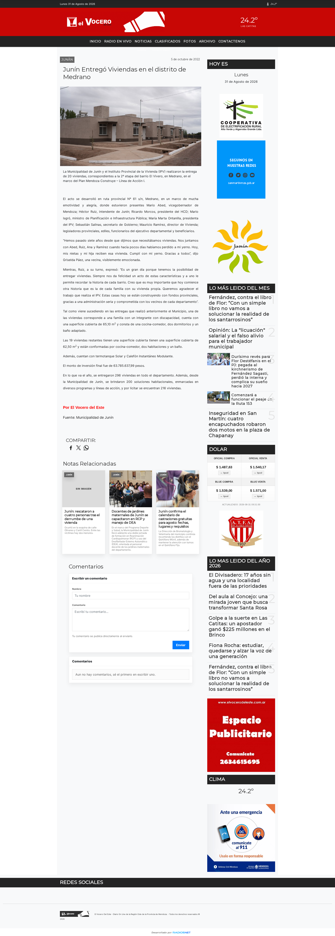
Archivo (207, 41)
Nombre (76, 588)
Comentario (78, 605)
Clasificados (167, 41)
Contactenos (231, 41)
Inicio (95, 41)
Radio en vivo (118, 41)
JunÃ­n (141, 50)
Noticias (143, 41)
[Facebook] (262, 4)
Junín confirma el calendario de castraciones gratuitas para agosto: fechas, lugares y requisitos (175, 519)
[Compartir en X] (78, 448)
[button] (255, 4)
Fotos (190, 41)
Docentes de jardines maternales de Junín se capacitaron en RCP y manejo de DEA (130, 517)
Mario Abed (161, 50)
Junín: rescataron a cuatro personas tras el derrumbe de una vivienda (82, 517)
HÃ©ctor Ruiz (187, 50)
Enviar (181, 645)
